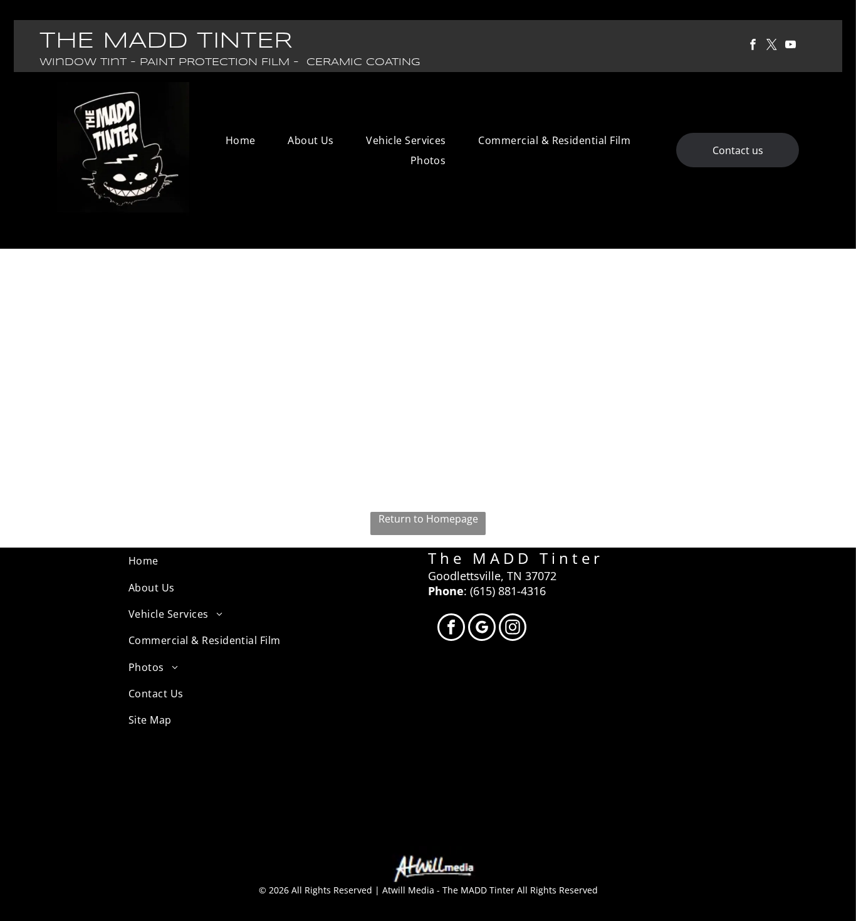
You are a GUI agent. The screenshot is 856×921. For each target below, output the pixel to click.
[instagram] (512, 628)
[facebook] (753, 46)
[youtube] (790, 46)
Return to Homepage (428, 519)
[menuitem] (240, 140)
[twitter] (772, 46)
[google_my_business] (482, 628)
